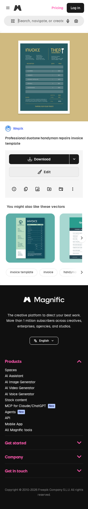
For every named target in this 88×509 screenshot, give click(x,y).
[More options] (72, 189)
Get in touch (16, 470)
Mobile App (13, 424)
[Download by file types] (74, 159)
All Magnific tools (18, 430)
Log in (75, 8)
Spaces (11, 370)
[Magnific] (44, 301)
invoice (48, 272)
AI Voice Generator (19, 394)
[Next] (81, 238)
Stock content (16, 400)
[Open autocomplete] (11, 21)
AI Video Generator (19, 388)
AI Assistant (14, 376)
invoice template (21, 272)
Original (31, 42)
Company (14, 456)
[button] (44, 341)
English (44, 341)
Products (13, 361)
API (7, 418)
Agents (14, 412)
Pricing (57, 8)
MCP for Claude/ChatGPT (29, 406)
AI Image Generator (20, 382)
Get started (15, 442)
